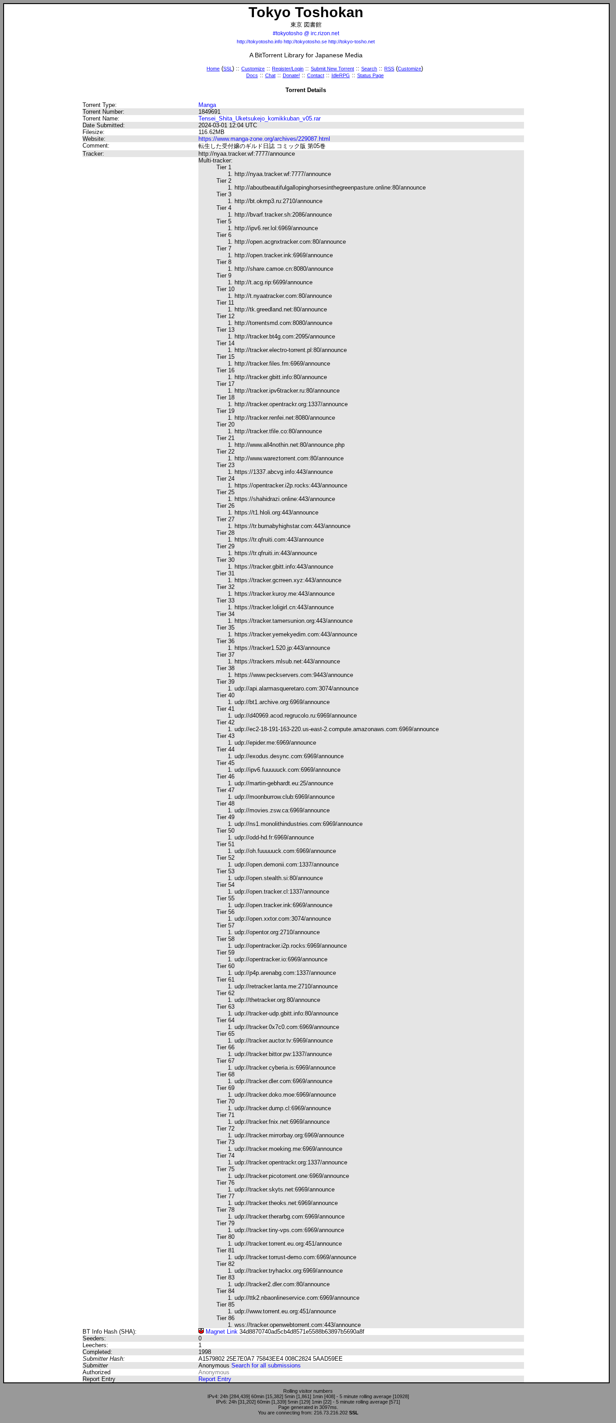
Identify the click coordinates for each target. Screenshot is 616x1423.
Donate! (291, 75)
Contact (315, 75)
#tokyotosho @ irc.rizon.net (306, 33)
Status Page (370, 75)
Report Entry (214, 1379)
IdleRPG (340, 75)
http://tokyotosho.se (305, 41)
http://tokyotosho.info (259, 41)
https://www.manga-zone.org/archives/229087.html (264, 138)
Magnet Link (221, 1331)
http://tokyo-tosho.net (351, 41)
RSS (389, 68)
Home (213, 68)
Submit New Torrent (332, 68)
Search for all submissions (266, 1365)
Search (369, 68)
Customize (253, 68)
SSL (227, 68)
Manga (207, 105)
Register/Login (287, 68)
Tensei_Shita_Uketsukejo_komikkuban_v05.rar (259, 118)
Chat (270, 75)
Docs (252, 75)
